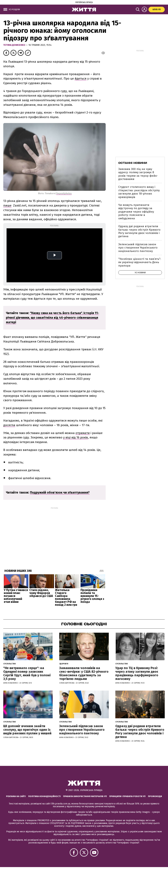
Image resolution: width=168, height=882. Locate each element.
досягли (9, 425)
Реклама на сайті (16, 796)
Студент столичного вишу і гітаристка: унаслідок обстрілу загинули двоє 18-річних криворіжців (139, 192)
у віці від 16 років (75, 437)
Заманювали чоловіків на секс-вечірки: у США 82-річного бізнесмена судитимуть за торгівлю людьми (83, 673)
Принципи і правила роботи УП (127, 796)
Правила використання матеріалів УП (85, 796)
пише (7, 205)
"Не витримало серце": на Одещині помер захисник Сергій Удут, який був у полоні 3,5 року (27, 673)
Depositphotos (64, 193)
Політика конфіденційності (44, 796)
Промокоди (155, 796)
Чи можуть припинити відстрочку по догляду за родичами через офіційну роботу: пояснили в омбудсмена (136, 211)
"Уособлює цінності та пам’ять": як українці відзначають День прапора (139, 262)
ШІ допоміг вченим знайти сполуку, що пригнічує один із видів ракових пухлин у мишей (27, 729)
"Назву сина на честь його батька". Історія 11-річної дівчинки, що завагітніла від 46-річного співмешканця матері (52, 317)
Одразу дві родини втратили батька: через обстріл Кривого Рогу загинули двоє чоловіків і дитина (139, 231)
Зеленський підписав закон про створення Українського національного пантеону (138, 248)
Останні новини (132, 163)
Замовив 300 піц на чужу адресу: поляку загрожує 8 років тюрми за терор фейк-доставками (138, 174)
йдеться (80, 78)
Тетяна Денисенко (14, 45)
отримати (82, 433)
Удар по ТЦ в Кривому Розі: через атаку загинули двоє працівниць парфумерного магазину (136, 673)
